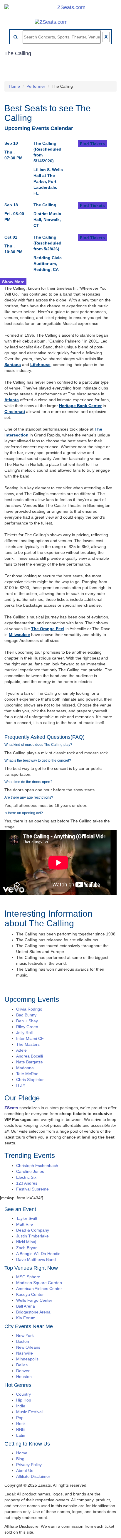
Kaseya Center (30, 1294)
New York (25, 1335)
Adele (21, 1050)
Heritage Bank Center (80, 405)
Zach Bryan (27, 1247)
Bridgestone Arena (33, 1312)
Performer (35, 86)
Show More (13, 281)
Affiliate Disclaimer (33, 1476)
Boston (22, 1341)
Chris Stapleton (30, 1079)
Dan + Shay (27, 1020)
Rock (21, 1423)
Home (14, 86)
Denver (23, 1370)
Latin (20, 1435)
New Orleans (28, 1347)
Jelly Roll (24, 1032)
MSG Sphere (28, 1276)
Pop (19, 1417)
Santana (12, 364)
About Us (24, 1470)
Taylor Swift (26, 1218)
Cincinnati (14, 411)
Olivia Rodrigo (29, 1009)
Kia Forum (26, 1318)
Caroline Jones (30, 1171)
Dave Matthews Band (36, 1259)
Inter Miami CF (30, 1038)
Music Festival (29, 1411)
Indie (20, 1406)
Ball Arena (25, 1306)
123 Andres (26, 1183)
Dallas (22, 1364)
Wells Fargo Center (34, 1300)
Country (23, 1394)
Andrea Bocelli (29, 1056)
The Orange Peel (47, 628)
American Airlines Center (39, 1288)
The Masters (28, 1044)
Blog (20, 1458)
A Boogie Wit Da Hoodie (38, 1253)
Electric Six (26, 1177)
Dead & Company (32, 1230)
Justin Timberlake (32, 1236)
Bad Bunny (26, 1015)
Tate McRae (27, 1073)
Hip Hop (23, 1400)
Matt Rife (24, 1224)
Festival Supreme (32, 1189)
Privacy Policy (29, 1464)
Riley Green (27, 1026)
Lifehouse (40, 364)
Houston (24, 1376)
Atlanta (11, 399)
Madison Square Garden (39, 1282)
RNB (20, 1429)
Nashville (24, 1353)
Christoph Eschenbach (37, 1165)
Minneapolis (27, 1359)
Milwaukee (19, 634)
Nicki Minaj (26, 1241)
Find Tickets (92, 143)
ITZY (20, 1085)
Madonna (25, 1067)
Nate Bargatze (29, 1062)
